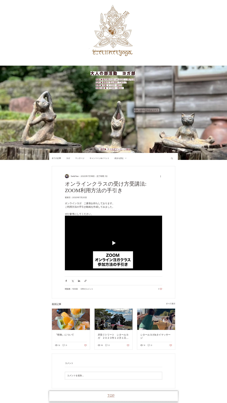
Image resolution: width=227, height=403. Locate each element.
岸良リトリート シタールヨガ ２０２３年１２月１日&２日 (113, 336)
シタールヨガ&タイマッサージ (155, 336)
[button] (172, 158)
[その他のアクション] (160, 176)
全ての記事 (56, 158)
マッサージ (79, 158)
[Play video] (113, 243)
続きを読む (119, 158)
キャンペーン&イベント (99, 158)
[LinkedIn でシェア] (79, 281)
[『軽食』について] (71, 319)
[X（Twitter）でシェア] (72, 281)
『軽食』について (64, 334)
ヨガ (68, 158)
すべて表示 (170, 304)
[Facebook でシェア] (66, 281)
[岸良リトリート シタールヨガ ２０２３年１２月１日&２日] (114, 319)
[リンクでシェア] (85, 281)
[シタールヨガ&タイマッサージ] (156, 319)
